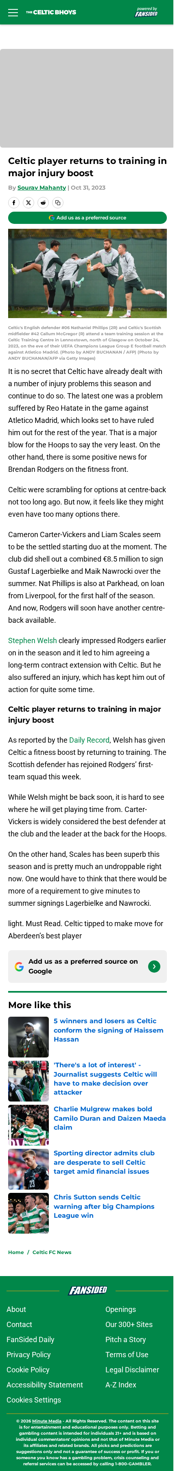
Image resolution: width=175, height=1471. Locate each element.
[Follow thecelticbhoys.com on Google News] (154, 966)
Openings (120, 1309)
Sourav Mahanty (42, 187)
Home (16, 1252)
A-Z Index (120, 1384)
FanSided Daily (31, 1339)
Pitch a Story (125, 1339)
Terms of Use (127, 1354)
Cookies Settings (34, 1400)
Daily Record (89, 740)
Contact (19, 1324)
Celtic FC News (52, 1252)
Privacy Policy (29, 1354)
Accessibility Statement (45, 1384)
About (16, 1309)
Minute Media (46, 1421)
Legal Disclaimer (132, 1369)
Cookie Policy (28, 1369)
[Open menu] (13, 12)
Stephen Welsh (32, 640)
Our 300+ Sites (129, 1324)
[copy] (57, 202)
